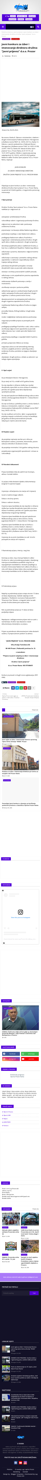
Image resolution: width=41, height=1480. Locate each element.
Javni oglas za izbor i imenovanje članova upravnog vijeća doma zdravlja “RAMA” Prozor (19, 740)
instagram (12, 1059)
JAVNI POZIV (7, 1122)
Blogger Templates (17, 1474)
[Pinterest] (25, 688)
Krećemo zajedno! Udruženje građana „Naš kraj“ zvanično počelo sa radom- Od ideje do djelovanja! (24, 1378)
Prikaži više (35, 710)
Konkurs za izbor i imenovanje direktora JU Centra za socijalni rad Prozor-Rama (20, 772)
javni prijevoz (18, 32)
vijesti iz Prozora (8, 1112)
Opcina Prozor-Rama (17, 1077)
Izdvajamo (32, 16)
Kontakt (25, 1472)
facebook (12, 1054)
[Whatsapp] (21, 688)
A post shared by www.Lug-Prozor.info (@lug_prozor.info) (22, 939)
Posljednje (29, 19)
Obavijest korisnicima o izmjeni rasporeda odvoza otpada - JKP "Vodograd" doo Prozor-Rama (25, 1417)
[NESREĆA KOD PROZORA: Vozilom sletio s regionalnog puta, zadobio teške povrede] (6, 1409)
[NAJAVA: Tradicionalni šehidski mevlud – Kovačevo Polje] (6, 1428)
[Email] (29, 688)
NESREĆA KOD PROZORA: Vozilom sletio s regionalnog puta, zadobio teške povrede (23, 1359)
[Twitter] (17, 688)
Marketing (16, 1472)
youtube (31, 1059)
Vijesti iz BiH (7, 1115)
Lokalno (12, 16)
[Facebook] (13, 688)
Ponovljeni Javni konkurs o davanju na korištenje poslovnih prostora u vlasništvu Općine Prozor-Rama (20, 804)
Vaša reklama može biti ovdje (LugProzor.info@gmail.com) (20, 1277)
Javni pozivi (12, 19)
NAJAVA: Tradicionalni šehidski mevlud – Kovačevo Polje (23, 1427)
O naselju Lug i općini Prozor (24, 1469)
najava (5, 1118)
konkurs (6, 1125)
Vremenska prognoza (17, 1075)
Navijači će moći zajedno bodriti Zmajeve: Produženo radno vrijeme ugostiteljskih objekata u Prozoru (29, 1261)
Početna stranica (7, 32)
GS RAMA (21, 19)
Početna (9, 1469)
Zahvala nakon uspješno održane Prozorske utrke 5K (10, 1232)
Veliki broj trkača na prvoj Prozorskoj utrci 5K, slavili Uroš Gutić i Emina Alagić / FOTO (30, 1233)
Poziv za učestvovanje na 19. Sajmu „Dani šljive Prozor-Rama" (24, 1368)
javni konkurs (6, 39)
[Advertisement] (20, 835)
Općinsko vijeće (22, 16)
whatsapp (31, 1054)
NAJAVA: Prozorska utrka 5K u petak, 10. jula (10, 1258)
